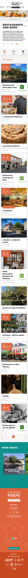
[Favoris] (13, 3)
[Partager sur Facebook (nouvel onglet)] (3, 44)
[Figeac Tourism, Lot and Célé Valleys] (15, 6)
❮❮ (2, 436)
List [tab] (4, 54)
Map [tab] (13, 54)
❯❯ (2, 439)
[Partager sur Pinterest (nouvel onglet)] (12, 44)
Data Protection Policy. (14, 556)
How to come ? (14, 548)
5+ (19, 436)
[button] (16, 3)
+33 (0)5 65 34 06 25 (14, 516)
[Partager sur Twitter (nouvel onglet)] (8, 44)
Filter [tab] (23, 54)
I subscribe (14, 508)
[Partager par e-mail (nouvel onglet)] (16, 44)
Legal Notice (13, 554)
